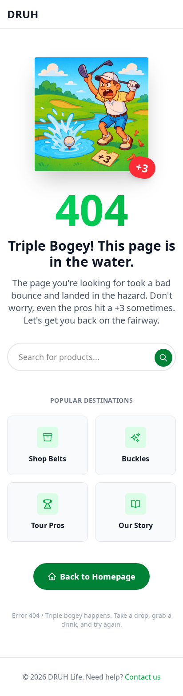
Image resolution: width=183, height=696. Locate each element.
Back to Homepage (97, 576)
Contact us (143, 677)
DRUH (22, 14)
